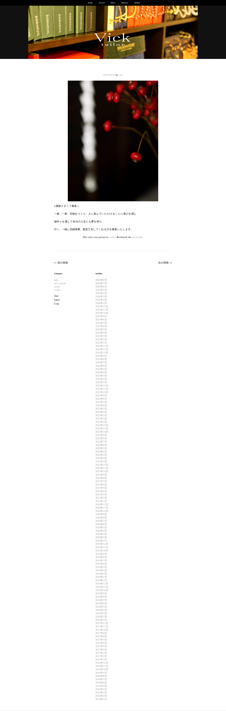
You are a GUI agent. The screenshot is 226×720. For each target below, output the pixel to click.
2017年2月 (101, 656)
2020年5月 (101, 527)
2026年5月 (101, 289)
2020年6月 (101, 524)
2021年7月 (101, 481)
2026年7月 (101, 283)
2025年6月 (101, 326)
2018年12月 (101, 583)
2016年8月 (101, 676)
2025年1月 (101, 342)
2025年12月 (101, 306)
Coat (56, 303)
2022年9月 (101, 435)
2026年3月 (101, 296)
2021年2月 (101, 497)
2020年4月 (101, 530)
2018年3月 (101, 613)
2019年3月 (101, 573)
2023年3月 (101, 415)
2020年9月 (101, 514)
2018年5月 (101, 606)
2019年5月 (101, 567)
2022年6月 (101, 445)
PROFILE (124, 3)
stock (57, 286)
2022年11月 (101, 428)
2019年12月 (101, 544)
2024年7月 (101, 362)
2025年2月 (101, 339)
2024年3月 (101, 375)
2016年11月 (101, 666)
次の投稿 (165, 262)
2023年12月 (101, 385)
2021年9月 (101, 474)
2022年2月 (101, 458)
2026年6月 (101, 286)
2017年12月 (101, 623)
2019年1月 (101, 580)
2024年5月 (101, 369)
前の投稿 (61, 262)
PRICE (113, 3)
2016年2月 (101, 695)
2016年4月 (101, 689)
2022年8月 (101, 438)
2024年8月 (101, 359)
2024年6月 (101, 365)
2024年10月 (101, 352)
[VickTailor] (113, 46)
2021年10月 (101, 471)
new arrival (60, 283)
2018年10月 (101, 590)
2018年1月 (101, 619)
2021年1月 (101, 501)
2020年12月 (101, 504)
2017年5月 (101, 646)
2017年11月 (101, 626)
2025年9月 (101, 316)
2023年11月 (101, 388)
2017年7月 (101, 639)
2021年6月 (101, 484)
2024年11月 (101, 349)
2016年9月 (101, 672)
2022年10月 (101, 431)
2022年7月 (101, 441)
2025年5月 (101, 329)
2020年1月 (101, 540)
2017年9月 (101, 633)
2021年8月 (101, 478)
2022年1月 (101, 461)
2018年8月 (101, 596)
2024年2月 (101, 379)
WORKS (137, 3)
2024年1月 (101, 382)
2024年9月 (101, 355)
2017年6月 (101, 643)
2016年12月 (101, 662)
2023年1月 (101, 421)
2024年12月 (101, 346)
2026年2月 (101, 299)
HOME (90, 3)
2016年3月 (101, 692)
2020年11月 (101, 507)
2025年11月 (101, 309)
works (112, 237)
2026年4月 (101, 293)
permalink (137, 237)
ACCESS (102, 3)
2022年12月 (101, 425)
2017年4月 (101, 649)
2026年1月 (101, 303)
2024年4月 (101, 372)
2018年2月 (101, 616)
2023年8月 (101, 398)
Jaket (57, 299)
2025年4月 (101, 332)
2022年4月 (101, 451)
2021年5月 (101, 487)
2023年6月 (101, 405)
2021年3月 (101, 494)
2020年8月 (101, 517)
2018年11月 (101, 586)
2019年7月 (101, 560)
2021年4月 (101, 491)
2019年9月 (101, 553)
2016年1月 (101, 699)
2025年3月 (101, 336)
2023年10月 (101, 392)
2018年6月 (101, 603)
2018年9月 (101, 593)
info (56, 280)
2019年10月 (101, 550)
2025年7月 (101, 322)
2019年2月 (101, 577)
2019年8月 (101, 557)
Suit (56, 295)
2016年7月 (101, 679)
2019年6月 (101, 563)
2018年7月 (101, 600)
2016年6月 (101, 682)
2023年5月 (101, 408)
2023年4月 (101, 412)
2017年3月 (101, 652)
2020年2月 (101, 537)
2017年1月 (101, 659)
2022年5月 (101, 448)
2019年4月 (101, 570)
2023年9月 (101, 395)
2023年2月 (101, 418)
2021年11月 (101, 468)
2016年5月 (101, 685)
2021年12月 (101, 464)
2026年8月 (101, 280)
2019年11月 (101, 547)
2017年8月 (101, 636)
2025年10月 (101, 313)
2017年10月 (101, 629)
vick (121, 74)
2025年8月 (101, 319)
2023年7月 (101, 402)
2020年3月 (101, 534)
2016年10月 (101, 669)
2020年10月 (101, 511)
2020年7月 (101, 520)
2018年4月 (101, 610)
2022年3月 (101, 454)
